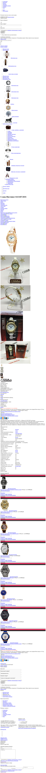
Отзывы (4, 6)
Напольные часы (15, 97)
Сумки (9, 131)
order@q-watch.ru (21, 719)
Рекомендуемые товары (8, 705)
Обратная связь (3, 737)
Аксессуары (2, 219)
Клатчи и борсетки (11, 136)
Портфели (10, 132)
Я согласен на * (12, 759)
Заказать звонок (11, 17)
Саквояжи (10, 133)
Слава (1, 396)
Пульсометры (10, 182)
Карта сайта (20, 728)
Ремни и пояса (11, 138)
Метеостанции (15, 110)
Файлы (1, 223)
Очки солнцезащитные (16, 153)
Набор (1, 214)
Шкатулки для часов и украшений (18, 171)
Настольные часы (15, 91)
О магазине (5, 1)
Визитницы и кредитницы (13, 140)
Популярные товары (7, 702)
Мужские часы (6, 48)
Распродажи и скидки (7, 703)
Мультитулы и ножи (14, 177)
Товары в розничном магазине (9, 706)
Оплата (4, 3)
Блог (4, 7)
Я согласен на (12, 30)
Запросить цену (11, 770)
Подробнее (2, 493)
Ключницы (10, 137)
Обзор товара (3, 213)
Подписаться (9, 413)
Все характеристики (4, 392)
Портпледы (10, 135)
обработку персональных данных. (14, 30)
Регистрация (5, 11)
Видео (1, 224)
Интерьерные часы (12, 66)
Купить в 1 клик (3, 494)
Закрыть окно (3, 39)
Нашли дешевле (11, 414)
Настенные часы (15, 85)
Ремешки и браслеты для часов (18, 165)
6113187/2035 (18, 466)
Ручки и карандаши (16, 146)
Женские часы (6, 50)
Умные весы (10, 183)
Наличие (2, 222)
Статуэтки (15, 122)
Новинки (5, 701)
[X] (6, 418)
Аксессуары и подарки (13, 74)
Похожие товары (3, 221)
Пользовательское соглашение (29, 728)
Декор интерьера (15, 116)
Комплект (2, 215)
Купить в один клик (14, 760)
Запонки (11, 159)
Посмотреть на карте (5, 727)
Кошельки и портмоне (12, 139)
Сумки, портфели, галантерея (18, 129)
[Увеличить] (11, 254)
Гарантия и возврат (7, 5)
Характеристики (3, 218)
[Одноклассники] (3, 418)
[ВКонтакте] (1, 418)
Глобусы (12, 104)
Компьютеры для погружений (14, 181)
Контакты (5, 2)
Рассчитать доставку (14, 415)
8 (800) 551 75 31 (3, 738)
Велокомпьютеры (11, 180)
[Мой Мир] (4, 418)
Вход (4, 9)
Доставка (5, 4)
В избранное (3, 495)
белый (16, 450)
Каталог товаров (3, 45)
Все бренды (5, 700)
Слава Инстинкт (3, 400)
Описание (2, 216)
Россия (1, 407)
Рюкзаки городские (12, 134)
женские (2, 394)
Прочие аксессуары (9, 184)
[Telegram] (8, 418)
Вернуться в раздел (4, 212)
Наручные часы (14, 58)
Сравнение (9, 494)
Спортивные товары (9, 179)
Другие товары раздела (15, 411)
